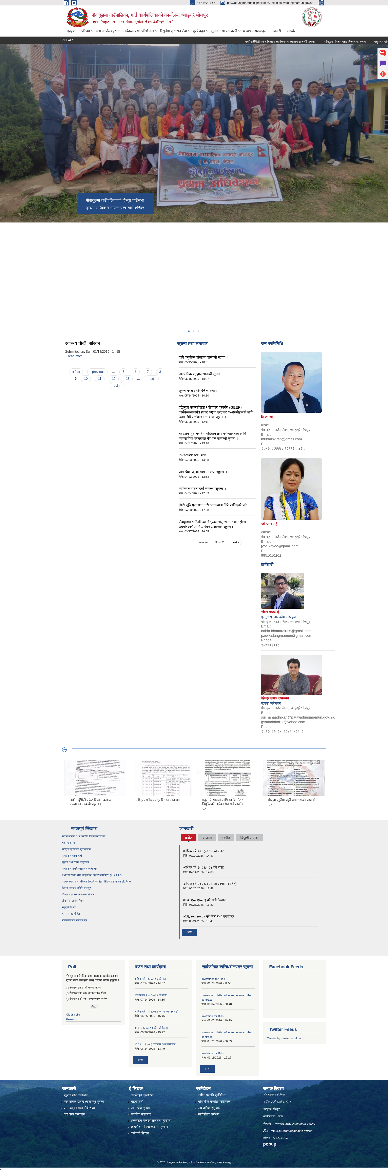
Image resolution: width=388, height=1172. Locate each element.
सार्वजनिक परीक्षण (208, 1114)
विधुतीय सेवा (249, 837)
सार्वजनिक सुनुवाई (209, 1108)
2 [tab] (193, 331)
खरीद (226, 837)
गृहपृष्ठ (71, 31)
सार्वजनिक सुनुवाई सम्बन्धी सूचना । (201, 374)
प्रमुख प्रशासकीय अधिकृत (278, 617)
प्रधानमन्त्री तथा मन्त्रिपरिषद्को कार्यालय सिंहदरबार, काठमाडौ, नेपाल (96, 881)
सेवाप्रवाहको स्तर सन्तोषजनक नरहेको (89, 998)
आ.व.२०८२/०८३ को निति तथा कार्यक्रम (208, 916)
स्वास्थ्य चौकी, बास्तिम (82, 343)
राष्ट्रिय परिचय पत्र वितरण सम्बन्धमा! (305, 41)
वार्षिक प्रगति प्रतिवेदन (212, 1095)
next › (152, 378)
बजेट (188, 838)
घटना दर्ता (137, 1102)
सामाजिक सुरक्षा (140, 1108)
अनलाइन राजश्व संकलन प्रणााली (151, 1121)
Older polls (73, 1014)
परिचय (85, 31)
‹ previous (97, 372)
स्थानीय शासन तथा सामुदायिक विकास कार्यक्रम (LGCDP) (92, 875)
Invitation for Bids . (213, 1016)
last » (116, 385)
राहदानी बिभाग (69, 907)
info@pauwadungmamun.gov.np (291, 1130)
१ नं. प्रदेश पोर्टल (71, 913)
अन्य (189, 932)
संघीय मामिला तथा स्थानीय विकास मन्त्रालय (83, 836)
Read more (75, 356)
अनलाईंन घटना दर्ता (72, 855)
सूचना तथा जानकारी (224, 31)
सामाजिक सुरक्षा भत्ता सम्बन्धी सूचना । (203, 472)
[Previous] (4, 239)
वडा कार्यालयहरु (106, 31)
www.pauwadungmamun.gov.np (295, 1123)
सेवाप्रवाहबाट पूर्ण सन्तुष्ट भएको (85, 987)
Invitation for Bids (193, 455)
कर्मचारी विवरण (140, 1133)
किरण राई (267, 417)
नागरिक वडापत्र (141, 1114)
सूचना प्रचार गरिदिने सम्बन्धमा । (200, 391)
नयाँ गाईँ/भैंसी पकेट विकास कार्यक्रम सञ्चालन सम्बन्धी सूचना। (240, 41)
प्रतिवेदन (199, 31)
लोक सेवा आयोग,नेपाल (73, 900)
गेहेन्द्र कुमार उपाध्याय (275, 698)
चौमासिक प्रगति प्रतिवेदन (214, 1102)
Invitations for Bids (213, 978)
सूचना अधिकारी (271, 703)
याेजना (207, 837)
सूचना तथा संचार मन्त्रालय (75, 862)
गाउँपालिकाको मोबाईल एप (74, 920)
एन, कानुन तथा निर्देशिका (79, 1108)
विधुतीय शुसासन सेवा (173, 31)
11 (99, 378)
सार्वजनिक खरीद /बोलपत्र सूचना (84, 1102)
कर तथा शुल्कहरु (74, 1114)
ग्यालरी (276, 31)
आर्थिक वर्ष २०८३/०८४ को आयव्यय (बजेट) (210, 884)
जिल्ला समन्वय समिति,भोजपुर (76, 888)
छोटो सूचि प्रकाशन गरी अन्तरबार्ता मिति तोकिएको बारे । (214, 505)
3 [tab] (198, 331)
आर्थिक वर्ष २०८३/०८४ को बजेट (203, 851)
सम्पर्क (291, 31)
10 (86, 378)
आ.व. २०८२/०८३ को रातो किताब (204, 900)
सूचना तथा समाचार (76, 1095)
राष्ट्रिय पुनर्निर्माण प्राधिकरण (76, 849)
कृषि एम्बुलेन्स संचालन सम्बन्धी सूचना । (204, 357)
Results (71, 1019)
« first (76, 372)
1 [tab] (188, 331)
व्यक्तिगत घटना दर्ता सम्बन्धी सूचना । (202, 489)
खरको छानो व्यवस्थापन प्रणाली (150, 1127)
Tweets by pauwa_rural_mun (285, 1038)
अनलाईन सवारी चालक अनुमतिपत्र (79, 868)
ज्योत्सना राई (269, 524)
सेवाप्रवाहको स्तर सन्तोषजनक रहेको (88, 993)
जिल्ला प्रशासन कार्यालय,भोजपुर (78, 894)
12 (114, 378)
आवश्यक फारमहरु (254, 31)
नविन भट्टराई (270, 612)
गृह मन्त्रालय (68, 842)
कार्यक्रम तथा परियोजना (138, 31)
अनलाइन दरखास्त (142, 1095)
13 (128, 378)
